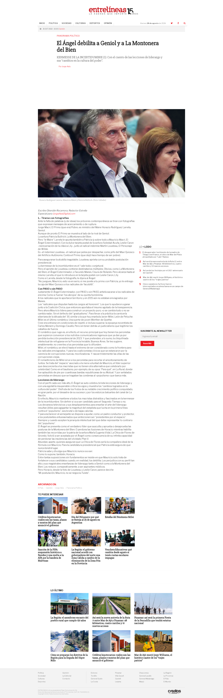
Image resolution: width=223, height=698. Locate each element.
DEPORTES (95, 23)
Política (41, 673)
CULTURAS (80, 23)
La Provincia (168, 676)
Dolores (94, 673)
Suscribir (147, 343)
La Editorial (66, 676)
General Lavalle (145, 676)
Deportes (42, 682)
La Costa (94, 682)
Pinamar (118, 673)
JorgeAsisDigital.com (64, 213)
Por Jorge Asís (65, 66)
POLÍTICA (53, 23)
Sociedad (41, 676)
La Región (168, 673)
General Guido (96, 679)
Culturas (41, 679)
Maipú (141, 682)
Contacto (66, 679)
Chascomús (144, 673)
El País (40, 488)
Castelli (118, 679)
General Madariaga (146, 679)
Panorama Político (74, 488)
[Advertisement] (111, 88)
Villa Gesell (119, 676)
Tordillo (94, 676)
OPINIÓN (108, 23)
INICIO (42, 23)
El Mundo (167, 682)
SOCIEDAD (66, 23)
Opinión (62, 29)
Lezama (118, 682)
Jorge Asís (59, 488)
